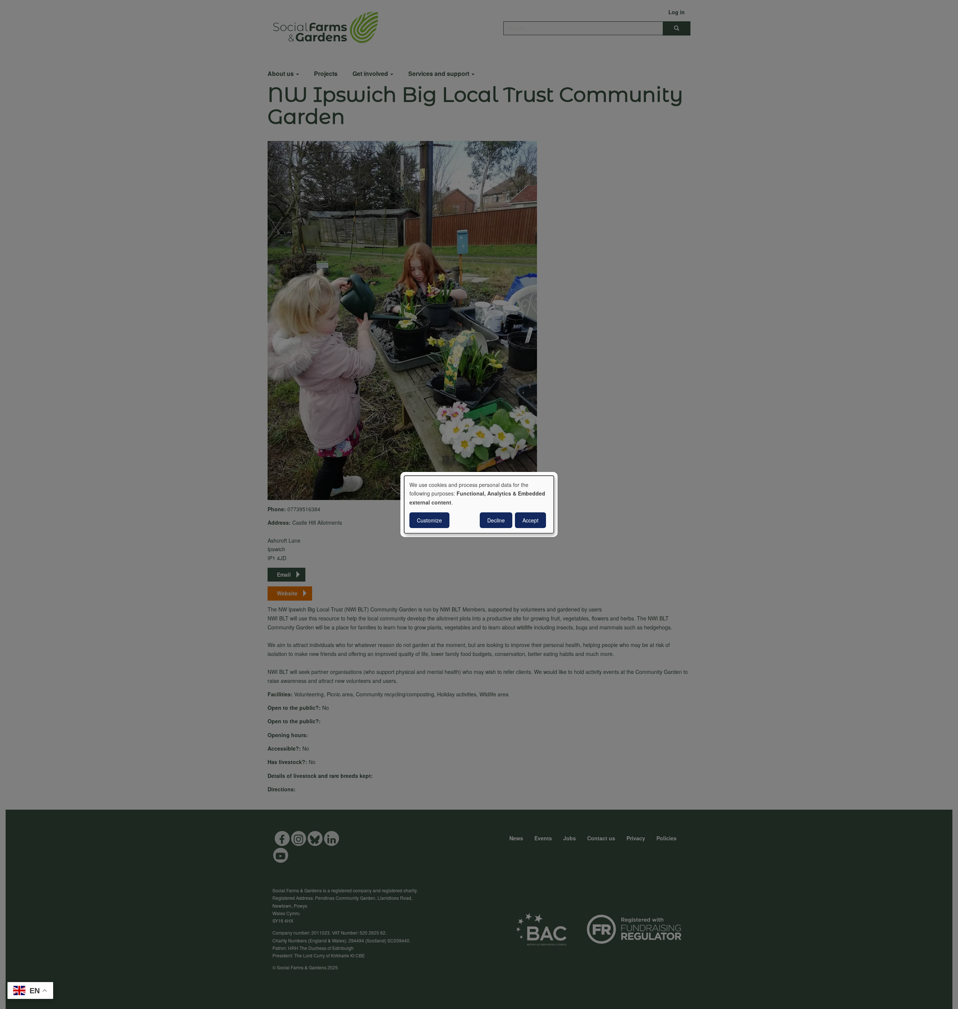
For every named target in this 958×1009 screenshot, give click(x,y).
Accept (530, 520)
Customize (429, 520)
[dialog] (479, 504)
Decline (496, 520)
